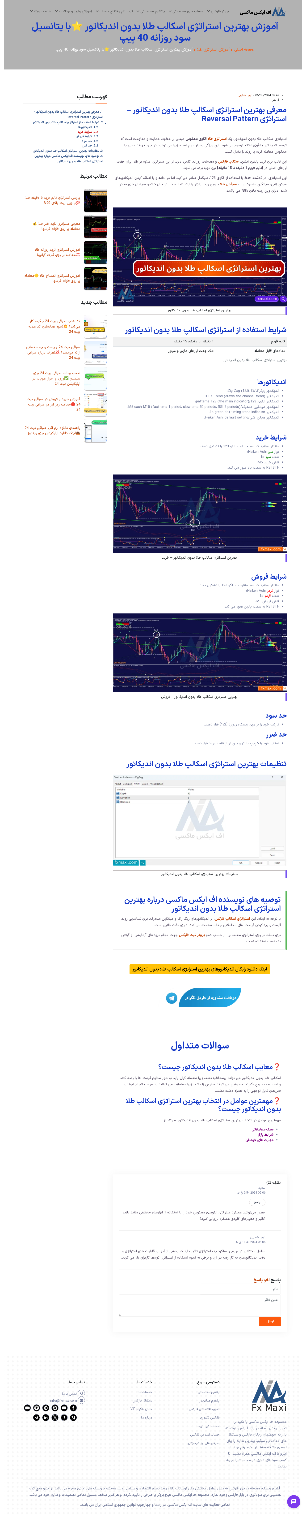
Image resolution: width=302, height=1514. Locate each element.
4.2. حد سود (86, 141)
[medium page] (69, 1420)
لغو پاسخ (258, 1280)
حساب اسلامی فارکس (200, 1434)
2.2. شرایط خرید (84, 132)
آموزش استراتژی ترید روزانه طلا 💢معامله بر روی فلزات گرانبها (53, 252)
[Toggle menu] (289, 1501)
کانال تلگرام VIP (137, 1409)
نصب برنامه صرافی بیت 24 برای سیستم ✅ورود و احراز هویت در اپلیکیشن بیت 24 (52, 379)
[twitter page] (51, 1420)
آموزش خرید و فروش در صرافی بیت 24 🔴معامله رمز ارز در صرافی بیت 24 (49, 405)
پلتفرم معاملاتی (204, 1392)
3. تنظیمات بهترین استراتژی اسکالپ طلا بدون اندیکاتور (64, 151)
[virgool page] (60, 1420)
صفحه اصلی (240, 50)
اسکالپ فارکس (224, 161)
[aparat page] (51, 1410)
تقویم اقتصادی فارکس (200, 1409)
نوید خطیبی (241, 95)
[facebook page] (69, 1410)
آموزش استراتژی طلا (209, 50)
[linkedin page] (41, 1420)
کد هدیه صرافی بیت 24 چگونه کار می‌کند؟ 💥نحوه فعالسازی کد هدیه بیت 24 (50, 327)
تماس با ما (66, 1393)
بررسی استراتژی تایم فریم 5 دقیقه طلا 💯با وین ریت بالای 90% (48, 200)
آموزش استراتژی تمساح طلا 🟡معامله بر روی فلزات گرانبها (48, 278)
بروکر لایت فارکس (188, 935)
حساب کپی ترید (204, 1426)
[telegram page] (32, 1420)
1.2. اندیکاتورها (84, 127)
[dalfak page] (23, 1410)
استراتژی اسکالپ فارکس (228, 919)
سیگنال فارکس (138, 1400)
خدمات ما (141, 1392)
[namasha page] (41, 1410)
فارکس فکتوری (205, 1417)
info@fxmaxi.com (60, 1400)
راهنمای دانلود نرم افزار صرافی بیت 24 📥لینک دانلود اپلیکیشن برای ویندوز (48, 430)
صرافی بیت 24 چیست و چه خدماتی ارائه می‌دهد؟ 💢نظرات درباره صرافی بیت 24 (49, 353)
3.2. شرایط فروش (83, 136)
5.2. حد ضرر (86, 146)
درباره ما (142, 1417)
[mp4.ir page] (32, 1410)
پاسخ (253, 1202)
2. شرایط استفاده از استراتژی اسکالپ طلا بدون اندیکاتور (64, 122)
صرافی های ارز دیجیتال (199, 1443)
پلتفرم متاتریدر (205, 1400)
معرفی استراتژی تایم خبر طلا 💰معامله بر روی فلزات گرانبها (52, 226)
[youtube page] (60, 1410)
